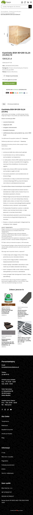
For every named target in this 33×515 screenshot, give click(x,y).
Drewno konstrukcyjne (15, 11)
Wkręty (19, 336)
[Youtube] (11, 409)
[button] (22, 2)
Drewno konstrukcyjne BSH (7, 13)
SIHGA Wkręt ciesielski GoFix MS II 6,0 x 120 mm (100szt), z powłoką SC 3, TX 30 (24, 340)
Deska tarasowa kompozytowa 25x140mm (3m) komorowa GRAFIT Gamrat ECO (23, 313)
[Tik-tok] (8, 409)
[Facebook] (2, 409)
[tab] (4, 104)
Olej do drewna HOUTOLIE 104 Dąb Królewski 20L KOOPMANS (7, 311)
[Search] (30, 6)
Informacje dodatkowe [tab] (13, 104)
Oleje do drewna (6, 307)
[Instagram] (5, 409)
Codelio (21, 510)
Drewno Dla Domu (12, 72)
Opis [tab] (4, 104)
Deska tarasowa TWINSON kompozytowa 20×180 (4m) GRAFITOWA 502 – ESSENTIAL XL (8, 342)
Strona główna (4, 11)
